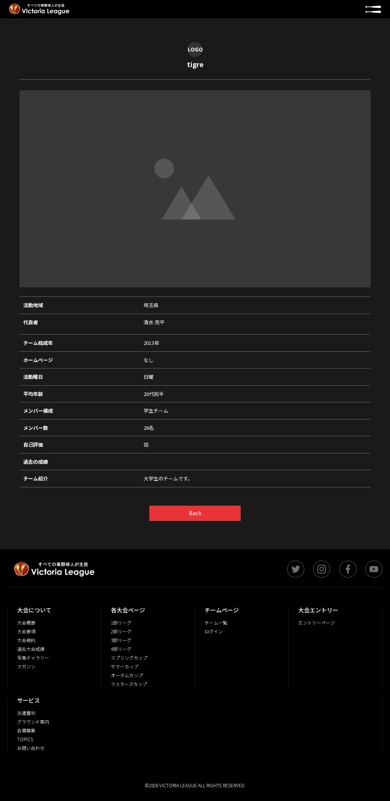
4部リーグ (121, 649)
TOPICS (25, 739)
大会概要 (26, 622)
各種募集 (26, 730)
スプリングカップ (129, 657)
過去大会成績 (31, 649)
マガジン (26, 666)
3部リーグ (121, 640)
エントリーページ (316, 622)
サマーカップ (124, 666)
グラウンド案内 (33, 721)
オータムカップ (127, 675)
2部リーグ (121, 631)
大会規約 (26, 640)
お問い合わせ (31, 748)
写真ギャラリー (33, 657)
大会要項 (26, 631)
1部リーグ (121, 622)
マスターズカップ (129, 684)
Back (195, 513)
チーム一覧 (216, 622)
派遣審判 (26, 713)
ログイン (214, 631)
